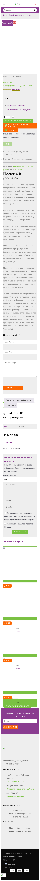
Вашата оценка (9, 476)
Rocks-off (18, 170)
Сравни (11, 130)
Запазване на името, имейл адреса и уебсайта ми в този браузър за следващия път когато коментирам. (19, 516)
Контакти (17, 817)
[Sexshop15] (20, 4)
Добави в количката (17, 706)
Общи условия (19, 810)
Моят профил (14, 828)
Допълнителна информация (19, 400)
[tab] (19, 400)
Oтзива (17, 76)
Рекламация (30, 831)
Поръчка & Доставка (14, 831)
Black (21, 426)
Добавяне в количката (18, 121)
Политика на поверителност (20, 814)
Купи (7, 144)
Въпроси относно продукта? (19, 110)
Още (8, 586)
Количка (26, 828)
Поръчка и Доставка (16, 105)
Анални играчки (26, 15)
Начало (5, 15)
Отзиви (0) (11, 405)
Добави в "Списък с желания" (18, 125)
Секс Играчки (14, 15)
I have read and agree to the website (19, 135)
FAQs (25, 817)
